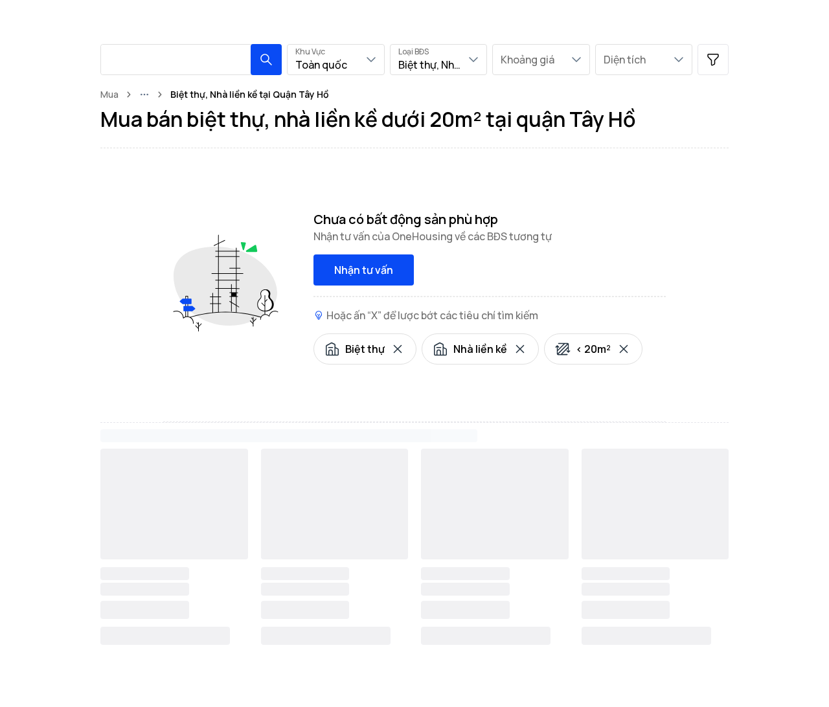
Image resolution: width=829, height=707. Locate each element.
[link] (249, 94)
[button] (266, 59)
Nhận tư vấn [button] (363, 270)
